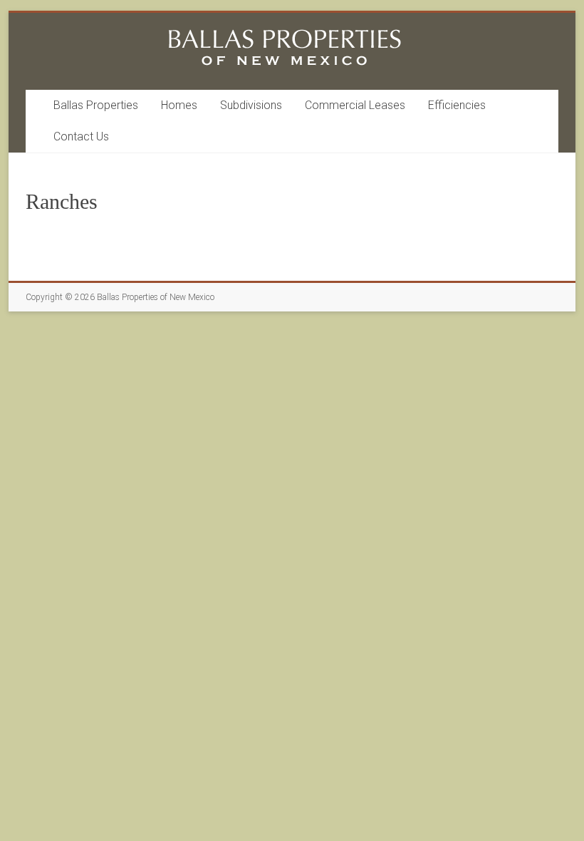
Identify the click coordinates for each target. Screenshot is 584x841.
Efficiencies (457, 105)
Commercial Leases (355, 105)
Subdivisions (251, 105)
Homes (179, 105)
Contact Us (81, 136)
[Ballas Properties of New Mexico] (285, 30)
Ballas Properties (95, 105)
